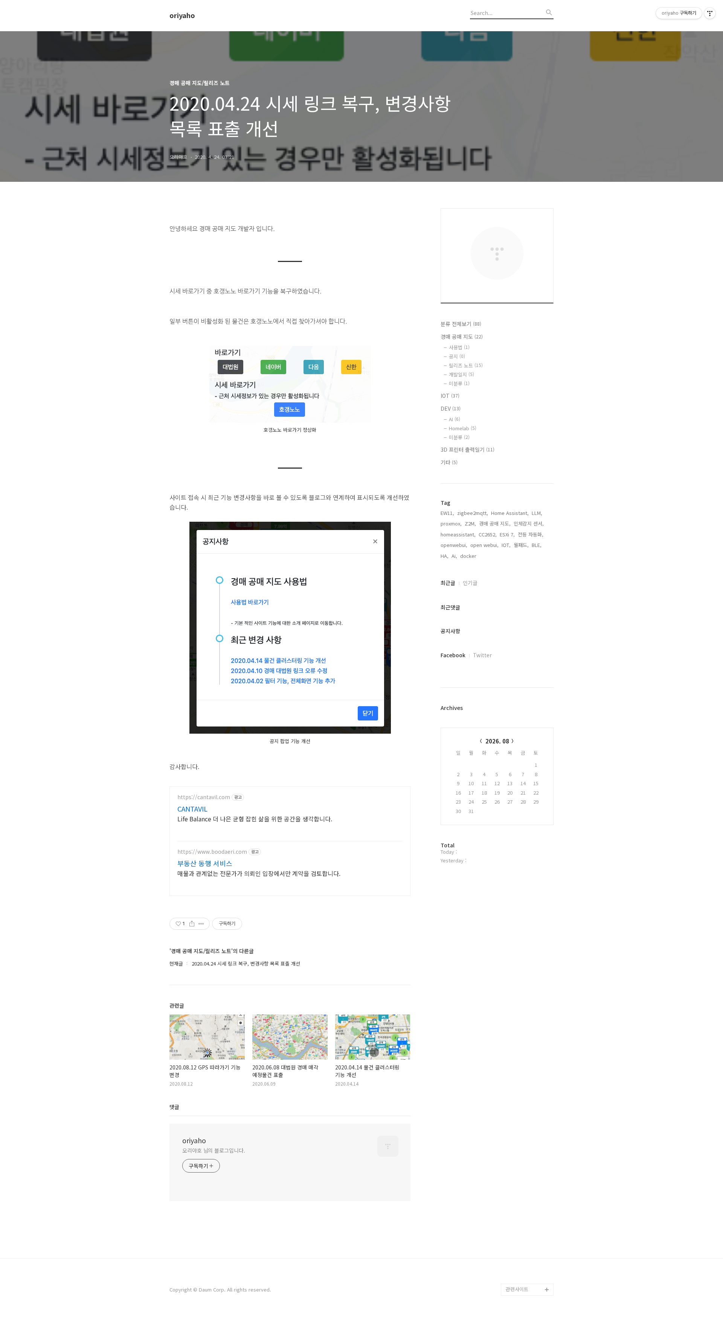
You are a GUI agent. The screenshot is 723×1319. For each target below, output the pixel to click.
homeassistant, (458, 534)
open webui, (484, 544)
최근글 (448, 582)
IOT (450, 395)
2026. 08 (497, 741)
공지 (457, 356)
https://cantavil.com (203, 797)
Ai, (454, 555)
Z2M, (470, 523)
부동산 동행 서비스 (204, 863)
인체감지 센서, (529, 523)
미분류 (459, 383)
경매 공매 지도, (495, 523)
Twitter (482, 655)
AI (454, 419)
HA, (444, 555)
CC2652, (488, 534)
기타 (449, 462)
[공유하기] (192, 923)
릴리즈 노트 (466, 365)
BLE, (536, 544)
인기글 (470, 582)
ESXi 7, (507, 534)
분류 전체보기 (461, 323)
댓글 (174, 1106)
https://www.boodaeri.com (212, 851)
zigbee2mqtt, (472, 512)
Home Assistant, (510, 512)
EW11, (447, 512)
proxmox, (451, 523)
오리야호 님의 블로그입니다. (213, 1150)
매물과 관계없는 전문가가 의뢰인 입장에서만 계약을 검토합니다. (258, 873)
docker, (469, 555)
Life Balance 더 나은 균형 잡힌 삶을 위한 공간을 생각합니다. (254, 818)
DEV (451, 408)
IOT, (506, 544)
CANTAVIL (192, 808)
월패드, (521, 544)
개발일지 (461, 374)
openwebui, (454, 544)
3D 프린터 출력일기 (467, 449)
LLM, (537, 512)
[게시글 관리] (201, 923)
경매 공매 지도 (462, 336)
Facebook (453, 655)
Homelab (462, 428)
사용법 (459, 347)
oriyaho (182, 15)
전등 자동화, (530, 534)
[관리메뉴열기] (709, 13)
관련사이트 (517, 1289)
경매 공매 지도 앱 (524, 1277)
